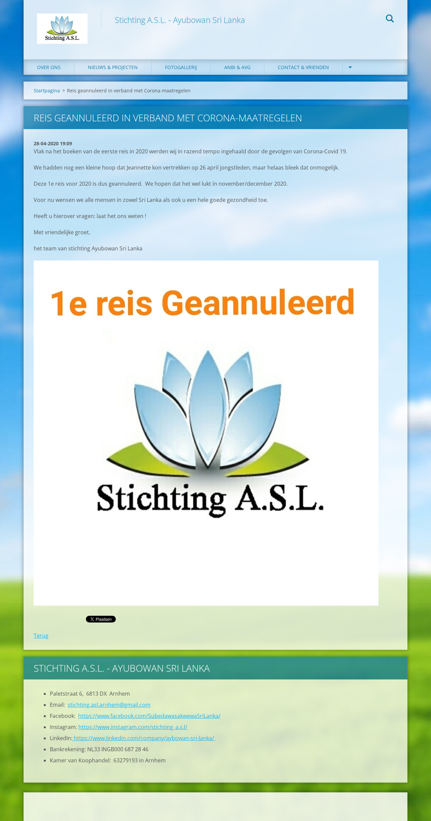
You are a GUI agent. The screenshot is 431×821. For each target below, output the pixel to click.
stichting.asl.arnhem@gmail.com (109, 704)
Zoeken (390, 19)
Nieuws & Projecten (113, 67)
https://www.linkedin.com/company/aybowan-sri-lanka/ (144, 738)
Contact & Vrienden (303, 67)
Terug (41, 635)
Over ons (49, 67)
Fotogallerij (181, 67)
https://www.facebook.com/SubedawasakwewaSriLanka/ (149, 716)
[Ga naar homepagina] (62, 23)
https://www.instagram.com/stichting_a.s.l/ (132, 727)
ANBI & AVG (237, 67)
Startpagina (47, 90)
